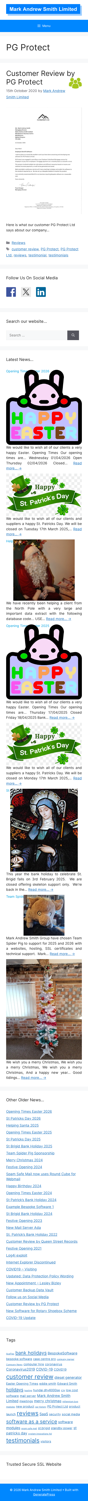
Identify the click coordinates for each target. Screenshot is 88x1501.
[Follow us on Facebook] (11, 292)
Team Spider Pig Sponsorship (30, 1153)
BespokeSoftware (62, 1353)
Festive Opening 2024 (24, 1167)
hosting (28, 1390)
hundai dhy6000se (46, 1390)
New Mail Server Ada (23, 1228)
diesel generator (68, 1377)
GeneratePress (44, 1494)
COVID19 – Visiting (21, 1269)
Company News (14, 1364)
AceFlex (10, 1353)
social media (71, 1414)
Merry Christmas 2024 (24, 1160)
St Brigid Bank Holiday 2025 (29, 1146)
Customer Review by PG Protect (40, 77)
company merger (65, 1359)
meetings (26, 1401)
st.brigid (44, 1428)
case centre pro (44, 1359)
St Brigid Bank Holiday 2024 (29, 1214)
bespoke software (19, 1359)
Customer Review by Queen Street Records (42, 1241)
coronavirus (53, 1364)
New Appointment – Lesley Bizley (33, 1283)
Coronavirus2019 (20, 1369)
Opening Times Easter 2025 (29, 1132)
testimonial (37, 255)
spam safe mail (29, 1428)
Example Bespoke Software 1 (30, 1207)
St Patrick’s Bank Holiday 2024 (31, 1200)
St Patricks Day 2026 (23, 1118)
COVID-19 (44, 1369)
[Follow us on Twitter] (26, 292)
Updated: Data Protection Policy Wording (39, 1276)
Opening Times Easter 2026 (29, 1111)
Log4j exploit (16, 1255)
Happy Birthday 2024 (23, 1186)
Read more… (58, 619)
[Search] (73, 335)
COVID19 (60, 1369)
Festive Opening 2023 (24, 1221)
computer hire (34, 1364)
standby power (61, 1428)
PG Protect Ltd (57, 1406)
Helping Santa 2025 (22, 1125)
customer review (25, 249)
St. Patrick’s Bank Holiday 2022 (31, 1235)
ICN (63, 1390)
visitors (46, 1441)
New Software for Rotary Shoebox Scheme (41, 1311)
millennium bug (70, 1401)
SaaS (43, 1414)
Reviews (18, 243)
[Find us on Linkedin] (41, 292)
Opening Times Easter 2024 (29, 1193)
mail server (28, 1396)
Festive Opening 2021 (24, 1248)
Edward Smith (67, 1384)
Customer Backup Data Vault (29, 1290)
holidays (14, 1389)
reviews (20, 255)
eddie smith (47, 1384)
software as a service (31, 1421)
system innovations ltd (40, 1433)
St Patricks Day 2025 (23, 1139)
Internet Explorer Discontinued (31, 1262)
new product (25, 1406)
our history (40, 1407)
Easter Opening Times (22, 1384)
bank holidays (31, 1353)
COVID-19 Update (21, 1318)
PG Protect (50, 249)
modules (10, 1407)
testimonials (58, 255)
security (55, 1414)
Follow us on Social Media (27, 1297)
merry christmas (47, 1401)
